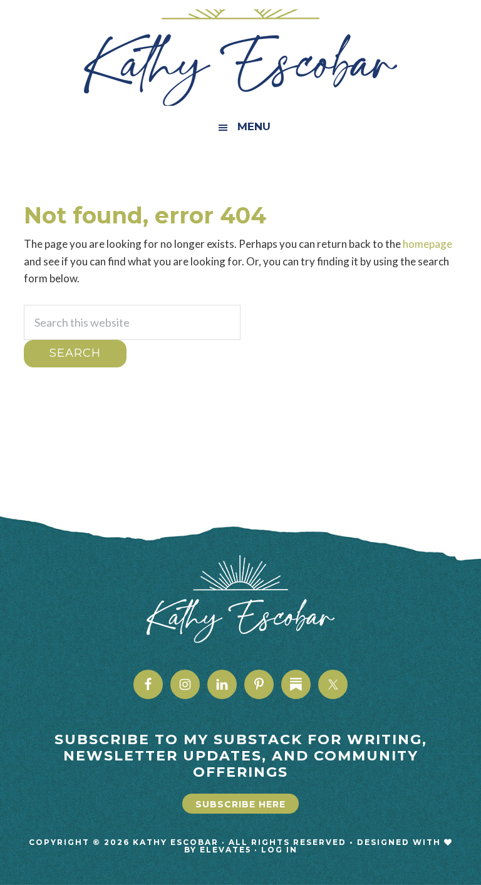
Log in (279, 849)
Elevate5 (225, 849)
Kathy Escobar (240, 57)
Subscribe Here (240, 804)
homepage (427, 243)
